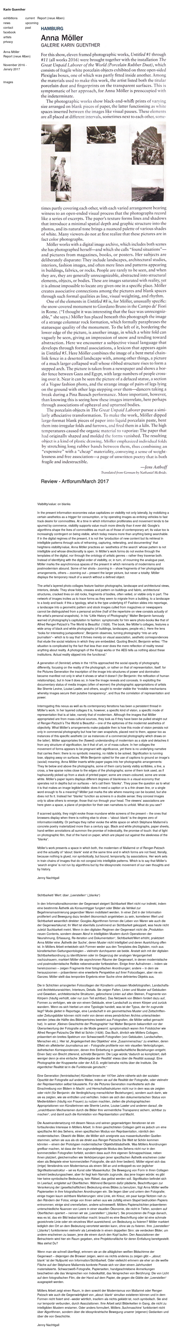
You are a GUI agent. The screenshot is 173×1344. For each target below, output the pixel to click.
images (8, 82)
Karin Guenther (14, 9)
